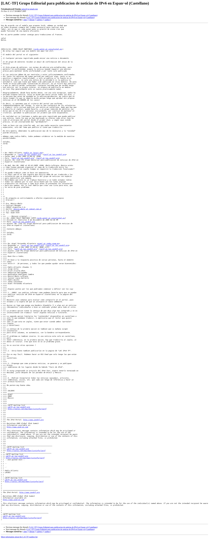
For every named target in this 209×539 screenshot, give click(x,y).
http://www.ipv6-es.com (17, 427)
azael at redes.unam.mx (48, 243)
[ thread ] (31, 20)
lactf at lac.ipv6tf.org (29, 154)
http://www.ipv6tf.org (33, 420)
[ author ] (47, 20)
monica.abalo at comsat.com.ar (28, 209)
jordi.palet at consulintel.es (48, 49)
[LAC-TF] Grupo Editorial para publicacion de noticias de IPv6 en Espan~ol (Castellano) (63, 15)
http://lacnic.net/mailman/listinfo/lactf (27, 409)
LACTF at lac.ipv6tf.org (19, 407)
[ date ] (25, 20)
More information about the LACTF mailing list (19, 537)
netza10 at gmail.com (30, 9)
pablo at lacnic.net (33, 153)
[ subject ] (39, 20)
